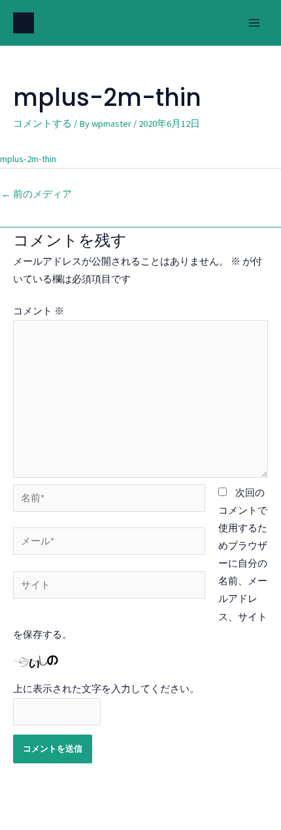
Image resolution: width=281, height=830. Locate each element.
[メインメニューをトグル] (254, 23)
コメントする (42, 123)
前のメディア (36, 194)
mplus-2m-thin (28, 159)
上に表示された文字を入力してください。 (106, 689)
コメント (38, 311)
